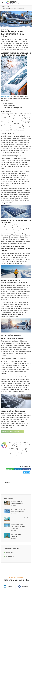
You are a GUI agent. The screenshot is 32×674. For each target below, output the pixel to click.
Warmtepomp (9, 552)
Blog (8, 6)
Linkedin (19, 469)
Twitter (28, 472)
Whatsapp (10, 469)
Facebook (27, 469)
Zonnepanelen (5, 96)
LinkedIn (10, 586)
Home (3, 6)
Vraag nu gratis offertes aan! (11, 431)
